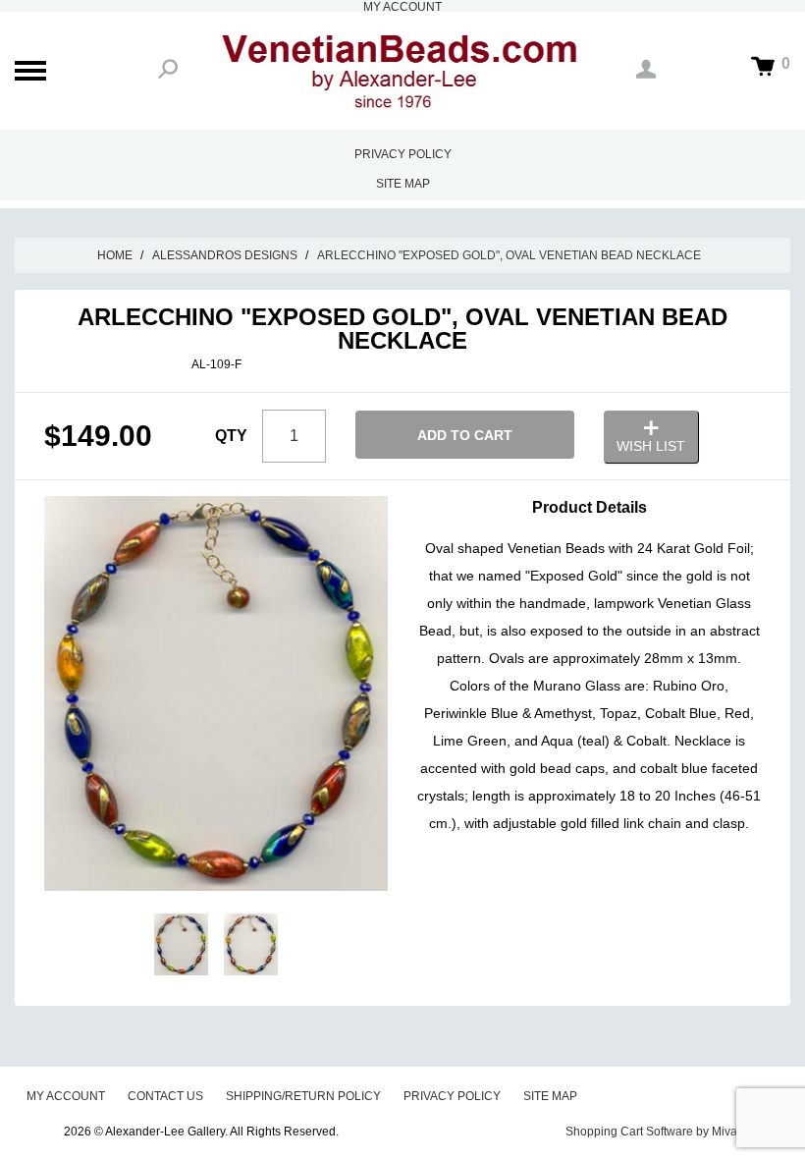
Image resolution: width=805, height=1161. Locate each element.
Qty (231, 435)
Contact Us (165, 1096)
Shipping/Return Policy (303, 1096)
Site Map (403, 184)
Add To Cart (464, 435)
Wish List (651, 446)
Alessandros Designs (224, 255)
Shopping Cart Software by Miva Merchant (677, 1131)
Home (115, 255)
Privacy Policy (403, 154)
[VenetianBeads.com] (402, 71)
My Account (66, 1096)
